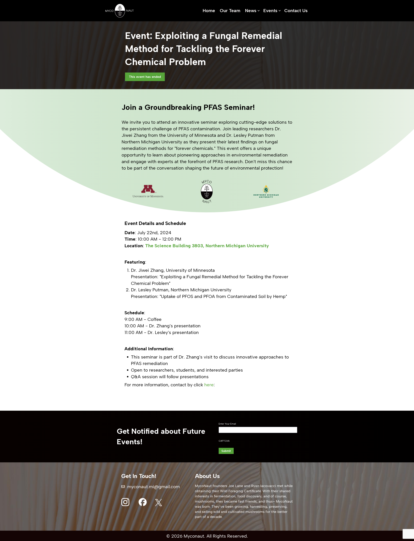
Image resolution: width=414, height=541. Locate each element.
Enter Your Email (227, 423)
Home (209, 10)
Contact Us (296, 10)
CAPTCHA (224, 441)
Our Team (230, 10)
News (250, 10)
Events (270, 10)
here (209, 384)
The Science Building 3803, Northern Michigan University (207, 245)
